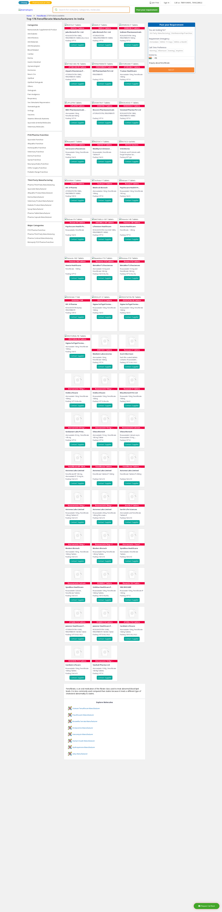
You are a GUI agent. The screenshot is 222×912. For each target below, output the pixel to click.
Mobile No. (153, 55)
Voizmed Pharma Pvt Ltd (130, 110)
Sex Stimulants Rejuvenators (39, 102)
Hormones (32, 70)
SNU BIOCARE (125, 587)
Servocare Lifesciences (75, 149)
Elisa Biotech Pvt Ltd (129, 393)
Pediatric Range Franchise (38, 172)
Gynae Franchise (34, 160)
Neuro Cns (32, 74)
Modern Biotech (73, 548)
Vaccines (31, 114)
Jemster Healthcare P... (75, 626)
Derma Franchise (34, 156)
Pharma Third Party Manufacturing (41, 185)
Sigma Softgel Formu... (103, 304)
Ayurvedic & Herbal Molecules (39, 123)
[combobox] (91, 10)
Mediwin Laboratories (102, 354)
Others (30, 86)
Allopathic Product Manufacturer (40, 193)
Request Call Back (208, 906)
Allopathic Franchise (35, 143)
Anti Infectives (33, 38)
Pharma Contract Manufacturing (40, 238)
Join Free (155, 2)
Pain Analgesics (34, 94)
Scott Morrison (126, 354)
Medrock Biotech (100, 187)
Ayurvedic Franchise (35, 139)
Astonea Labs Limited (75, 470)
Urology (31, 110)
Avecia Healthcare (128, 226)
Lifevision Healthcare (102, 226)
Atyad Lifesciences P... (75, 71)
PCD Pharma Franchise (36, 230)
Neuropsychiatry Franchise (38, 164)
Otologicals (32, 90)
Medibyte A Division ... (102, 149)
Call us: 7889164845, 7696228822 (188, 2)
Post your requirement (147, 10)
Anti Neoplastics (34, 46)
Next (171, 70)
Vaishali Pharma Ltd (101, 665)
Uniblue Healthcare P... (103, 587)
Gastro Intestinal (34, 62)
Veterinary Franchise (36, 152)
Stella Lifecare (72, 393)
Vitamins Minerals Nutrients (38, 118)
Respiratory (32, 98)
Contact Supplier (77, 45)
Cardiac (31, 54)
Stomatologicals (34, 106)
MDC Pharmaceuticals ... (76, 110)
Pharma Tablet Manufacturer (39, 213)
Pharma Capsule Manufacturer (40, 217)
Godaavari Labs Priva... (75, 431)
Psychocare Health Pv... (130, 187)
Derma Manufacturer (36, 197)
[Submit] (56, 10)
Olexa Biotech (99, 431)
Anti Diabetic (32, 34)
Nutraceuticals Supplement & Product (42, 29)
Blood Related (33, 50)
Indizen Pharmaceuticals (130, 32)
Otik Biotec (125, 149)
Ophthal (31, 78)
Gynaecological (34, 66)
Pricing (24, 2)
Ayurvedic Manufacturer (37, 189)
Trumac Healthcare (128, 71)
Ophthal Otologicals (35, 82)
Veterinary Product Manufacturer (40, 201)
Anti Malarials (33, 42)
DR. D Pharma (71, 187)
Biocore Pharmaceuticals (103, 110)
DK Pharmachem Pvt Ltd (103, 71)
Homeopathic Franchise (37, 148)
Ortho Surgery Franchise (37, 168)
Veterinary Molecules (36, 126)
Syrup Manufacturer (35, 209)
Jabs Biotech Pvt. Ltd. (75, 32)
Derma (30, 58)
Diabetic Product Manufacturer (40, 205)
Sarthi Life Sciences (128, 509)
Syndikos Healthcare (129, 548)
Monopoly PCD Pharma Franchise (41, 242)
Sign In (166, 2)
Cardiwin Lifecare (127, 626)
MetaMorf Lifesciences (103, 265)
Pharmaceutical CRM (41, 2)
